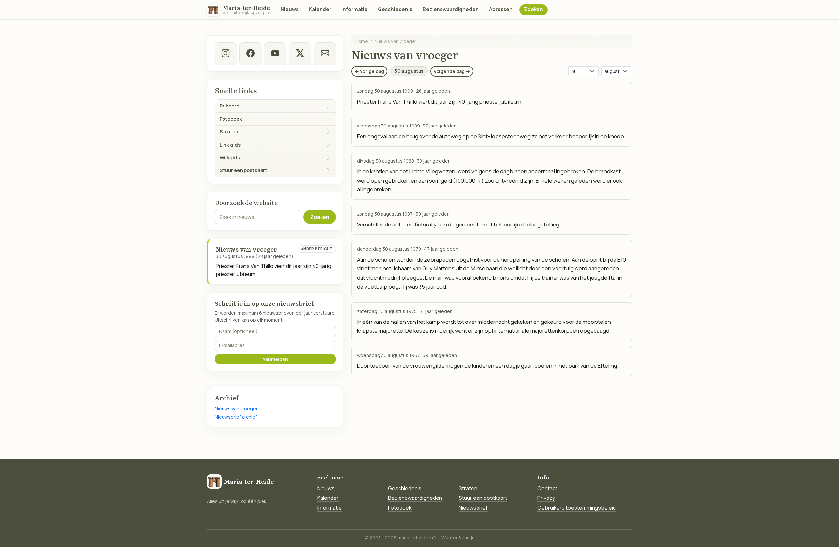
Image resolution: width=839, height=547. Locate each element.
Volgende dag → (452, 71)
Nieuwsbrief (473, 507)
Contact (547, 488)
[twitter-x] (300, 53)
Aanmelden (275, 359)
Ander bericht (317, 248)
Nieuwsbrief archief (236, 417)
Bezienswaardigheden (451, 9)
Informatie (354, 9)
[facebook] (250, 53)
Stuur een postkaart (483, 497)
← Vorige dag (369, 71)
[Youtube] (275, 53)
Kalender (320, 9)
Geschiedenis (395, 9)
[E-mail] (325, 53)
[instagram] (226, 53)
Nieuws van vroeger (236, 408)
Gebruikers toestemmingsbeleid (576, 507)
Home (361, 41)
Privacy (546, 497)
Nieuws (290, 9)
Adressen (501, 9)
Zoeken (533, 9)
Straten (468, 488)
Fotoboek (400, 507)
